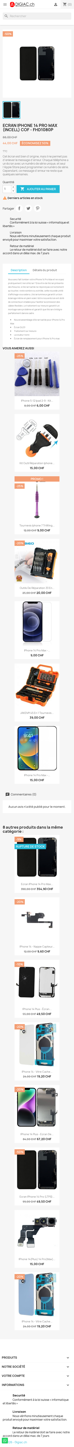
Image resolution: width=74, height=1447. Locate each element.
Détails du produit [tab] (45, 270)
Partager (19, 208)
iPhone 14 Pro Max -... (37, 650)
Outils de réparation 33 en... (37, 588)
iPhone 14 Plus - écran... (37, 1009)
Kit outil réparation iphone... (37, 463)
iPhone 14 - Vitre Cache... (37, 1071)
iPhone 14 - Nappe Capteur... (37, 946)
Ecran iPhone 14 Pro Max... (37, 884)
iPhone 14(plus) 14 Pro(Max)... (37, 1259)
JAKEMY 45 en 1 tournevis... (37, 713)
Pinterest (37, 208)
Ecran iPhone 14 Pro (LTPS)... (37, 1196)
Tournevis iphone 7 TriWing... (37, 525)
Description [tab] (19, 270)
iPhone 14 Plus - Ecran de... (37, 1134)
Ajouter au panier (38, 189)
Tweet (28, 208)
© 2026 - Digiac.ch (15, 1442)
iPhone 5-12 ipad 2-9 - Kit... (37, 400)
